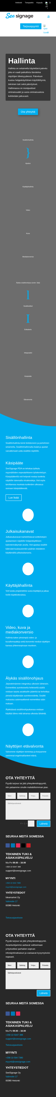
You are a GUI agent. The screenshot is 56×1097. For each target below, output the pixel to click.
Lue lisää (13, 497)
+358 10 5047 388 (14, 1035)
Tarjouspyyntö (31, 26)
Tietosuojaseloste (14, 917)
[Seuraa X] (23, 845)
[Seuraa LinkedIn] (13, 845)
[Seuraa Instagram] (18, 845)
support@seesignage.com (18, 1039)
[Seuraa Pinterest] (28, 845)
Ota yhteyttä (28, 111)
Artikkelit (18, 3)
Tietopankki (29, 3)
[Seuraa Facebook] (8, 845)
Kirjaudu (39, 3)
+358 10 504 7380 (13, 883)
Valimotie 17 (11, 901)
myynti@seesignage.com (16, 887)
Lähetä (44, 823)
